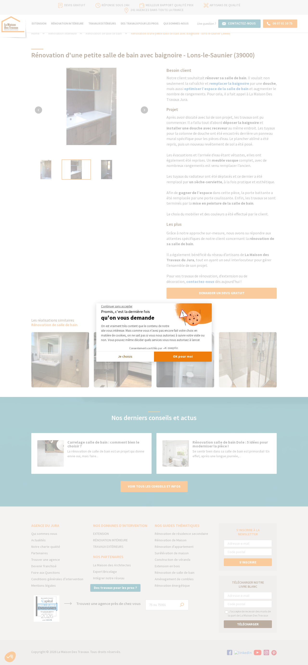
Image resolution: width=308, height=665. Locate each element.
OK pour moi (183, 356)
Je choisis (125, 356)
